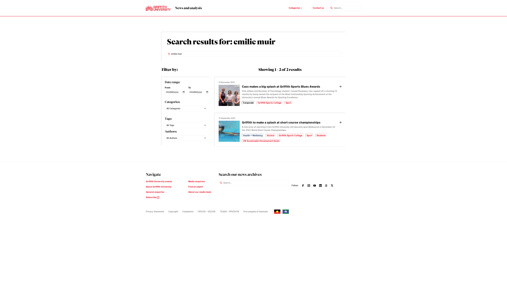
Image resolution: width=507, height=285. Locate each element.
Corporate (248, 103)
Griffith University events (159, 181)
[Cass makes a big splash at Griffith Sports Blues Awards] (229, 95)
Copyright (173, 211)
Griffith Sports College (269, 103)
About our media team (199, 192)
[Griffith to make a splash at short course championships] (229, 131)
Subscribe (151, 197)
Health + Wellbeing (253, 135)
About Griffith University (159, 187)
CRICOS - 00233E (207, 211)
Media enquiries (196, 181)
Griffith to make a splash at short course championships (281, 122)
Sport (288, 103)
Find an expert (195, 187)
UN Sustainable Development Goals (261, 141)
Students (321, 135)
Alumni (270, 135)
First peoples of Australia (255, 211)
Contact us (318, 8)
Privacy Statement (155, 211)
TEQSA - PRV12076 (229, 211)
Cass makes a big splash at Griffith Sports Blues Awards (281, 86)
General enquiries (155, 192)
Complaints (187, 211)
